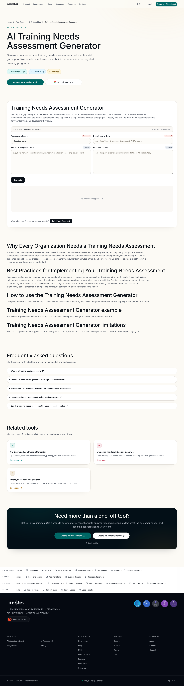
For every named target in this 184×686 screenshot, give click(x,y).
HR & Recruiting (34, 22)
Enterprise (72, 4)
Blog (80, 645)
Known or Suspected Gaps (22, 147)
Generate (18, 180)
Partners (82, 4)
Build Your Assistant (61, 221)
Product (26, 4)
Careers (152, 645)
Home (9, 22)
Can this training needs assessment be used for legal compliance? (39, 406)
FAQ (80, 650)
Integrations (38, 4)
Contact (152, 650)
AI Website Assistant (15, 641)
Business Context (100, 147)
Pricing (49, 4)
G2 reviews (82, 668)
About (151, 641)
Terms (116, 650)
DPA (115, 654)
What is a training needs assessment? (27, 371)
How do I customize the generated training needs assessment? (38, 380)
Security (117, 641)
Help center (83, 641)
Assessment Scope (19, 136)
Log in (150, 4)
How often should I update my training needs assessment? (36, 397)
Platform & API (84, 654)
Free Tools (20, 22)
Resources (60, 4)
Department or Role (101, 136)
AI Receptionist (47, 641)
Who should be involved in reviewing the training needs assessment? (41, 388)
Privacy (117, 645)
